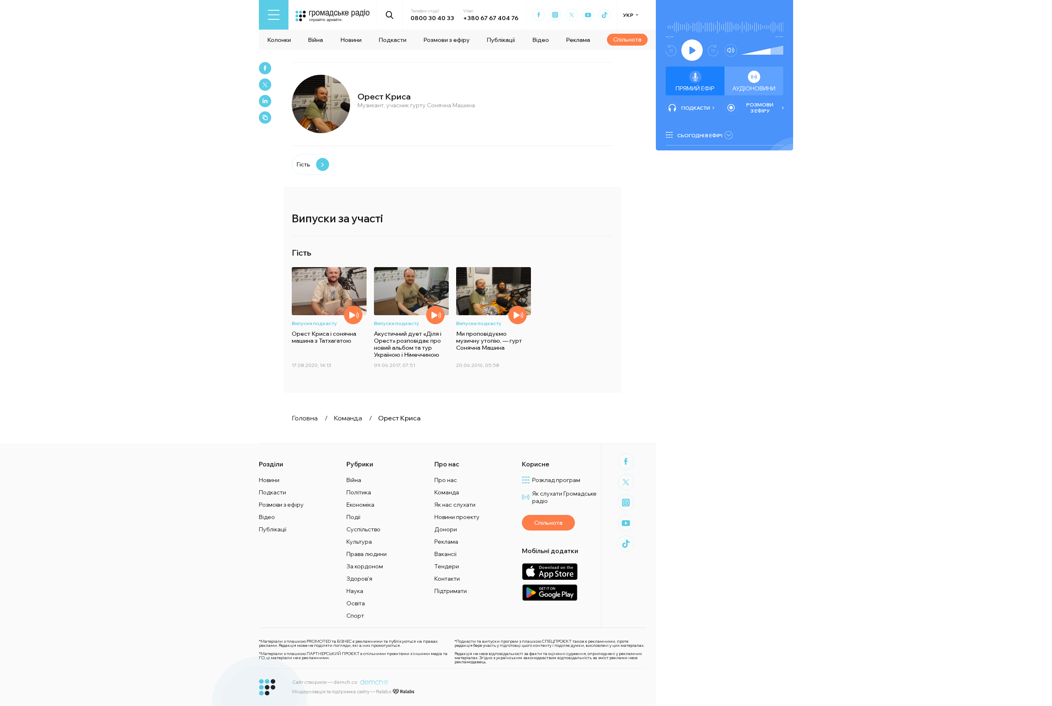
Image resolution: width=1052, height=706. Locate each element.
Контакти (447, 578)
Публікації (501, 40)
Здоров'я (359, 578)
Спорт (355, 615)
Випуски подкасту (314, 323)
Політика (358, 492)
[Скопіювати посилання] (265, 117)
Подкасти (392, 40)
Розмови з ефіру (446, 40)
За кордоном (364, 566)
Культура (359, 541)
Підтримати (450, 591)
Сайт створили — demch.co (325, 682)
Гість (303, 164)
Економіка (360, 504)
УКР (628, 15)
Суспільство (363, 529)
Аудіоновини (753, 88)
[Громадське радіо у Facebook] (539, 15)
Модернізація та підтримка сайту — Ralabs (341, 691)
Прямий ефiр (695, 88)
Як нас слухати (454, 504)
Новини (351, 40)
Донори (445, 529)
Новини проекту (457, 517)
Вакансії (445, 554)
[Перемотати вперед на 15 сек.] (713, 50)
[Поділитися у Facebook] (265, 68)
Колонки (279, 40)
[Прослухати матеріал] (353, 315)
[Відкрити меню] (273, 15)
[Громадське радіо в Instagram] (555, 15)
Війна (315, 40)
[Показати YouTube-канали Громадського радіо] (588, 15)
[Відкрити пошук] (390, 15)
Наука (354, 591)
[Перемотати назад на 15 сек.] (671, 50)
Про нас (445, 480)
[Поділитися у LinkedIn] (265, 101)
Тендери (446, 566)
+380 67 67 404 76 (490, 18)
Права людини (366, 554)
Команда (446, 492)
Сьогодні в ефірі (699, 135)
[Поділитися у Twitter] (265, 84)
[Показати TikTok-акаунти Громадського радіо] (604, 15)
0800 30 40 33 (432, 18)
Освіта (355, 603)
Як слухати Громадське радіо (564, 497)
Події (353, 517)
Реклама (578, 40)
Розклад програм (556, 480)
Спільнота (627, 39)
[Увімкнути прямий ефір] (692, 50)
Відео (540, 40)
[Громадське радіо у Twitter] (571, 15)
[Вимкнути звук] (730, 50)
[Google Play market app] (549, 592)
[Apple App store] (549, 571)
